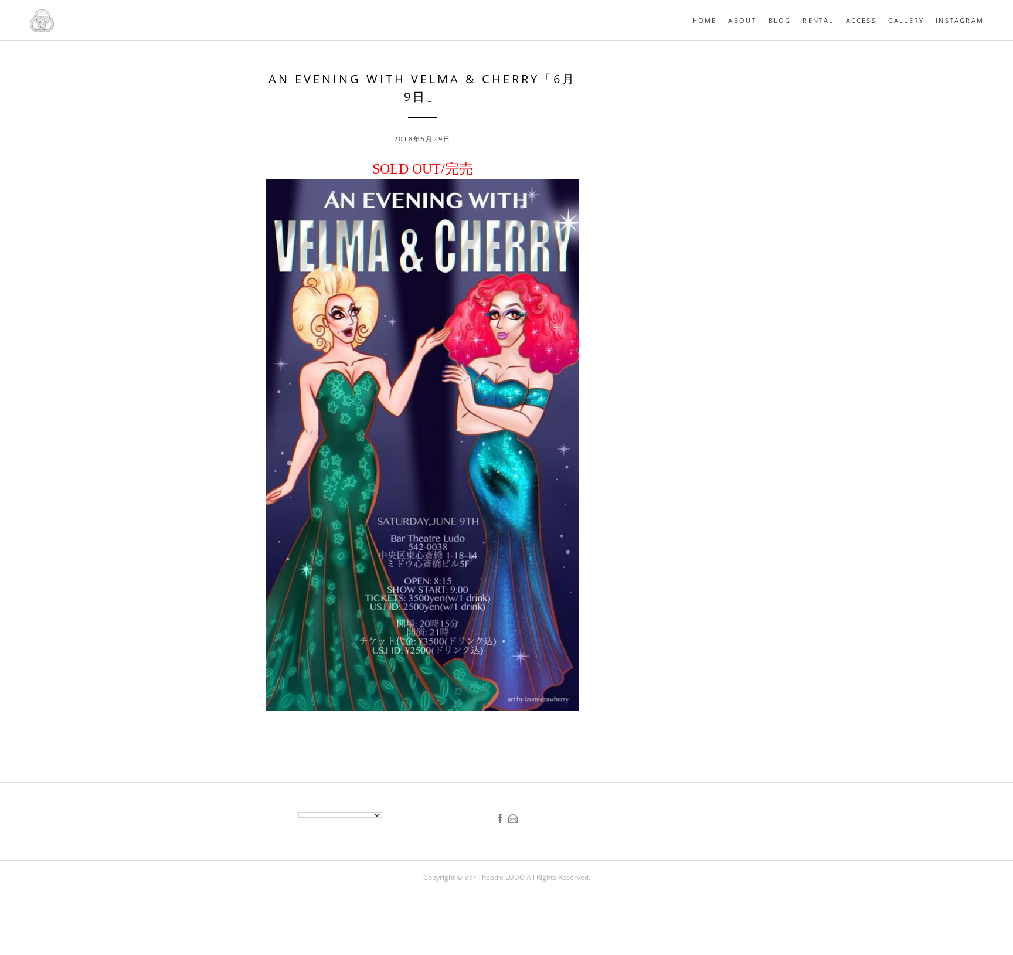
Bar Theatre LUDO (495, 877)
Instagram (960, 20)
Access (861, 20)
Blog (780, 20)
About (742, 20)
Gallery (906, 20)
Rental (818, 20)
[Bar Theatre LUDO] (42, 29)
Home (704, 20)
